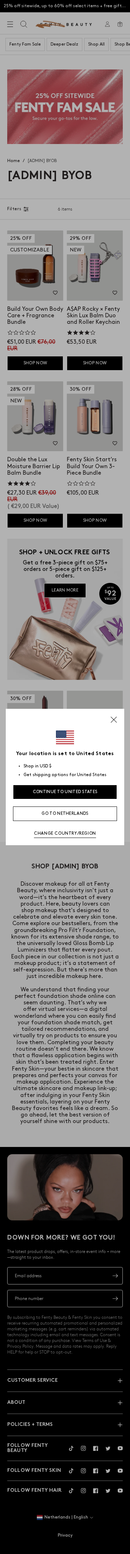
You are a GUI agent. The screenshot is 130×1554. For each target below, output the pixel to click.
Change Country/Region (65, 833)
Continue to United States (65, 792)
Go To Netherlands (65, 814)
